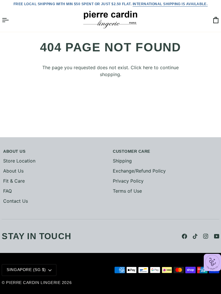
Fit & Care (14, 181)
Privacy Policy (128, 181)
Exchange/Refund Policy (139, 171)
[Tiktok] (195, 236)
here (148, 67)
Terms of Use (127, 191)
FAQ (7, 191)
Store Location (19, 161)
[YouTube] (216, 236)
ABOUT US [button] (14, 151)
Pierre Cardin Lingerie (33, 283)
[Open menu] (10, 20)
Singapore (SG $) (26, 270)
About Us (13, 171)
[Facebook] (184, 236)
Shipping (122, 161)
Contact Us (15, 201)
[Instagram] (205, 236)
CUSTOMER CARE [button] (131, 151)
